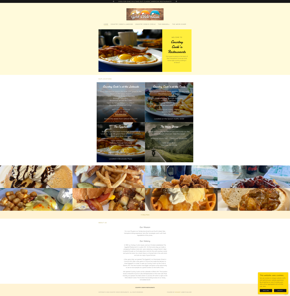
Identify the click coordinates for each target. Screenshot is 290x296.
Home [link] (106, 24)
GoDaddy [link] (178, 292)
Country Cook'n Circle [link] (145, 24)
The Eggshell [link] (164, 24)
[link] (145, 14)
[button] (145, 215)
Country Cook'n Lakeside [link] (122, 24)
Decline (266, 290)
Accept (280, 290)
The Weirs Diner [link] (179, 24)
